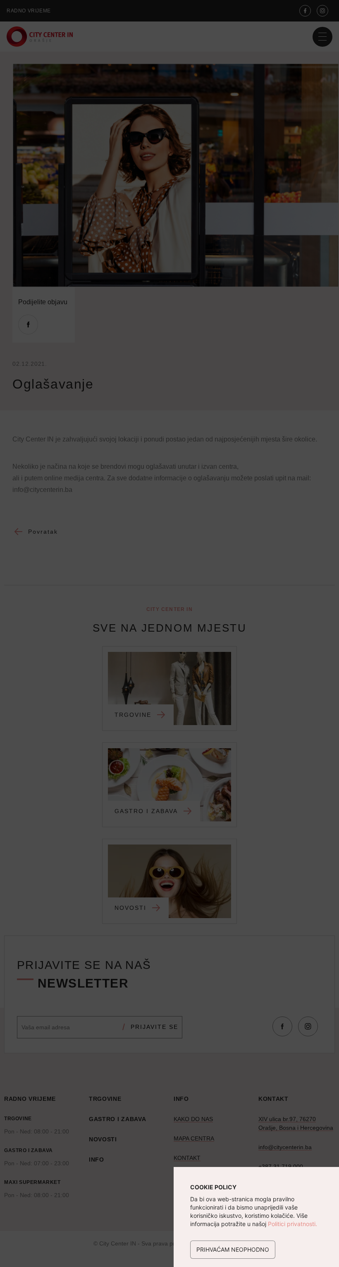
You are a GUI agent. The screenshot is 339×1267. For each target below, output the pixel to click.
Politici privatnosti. (292, 1223)
